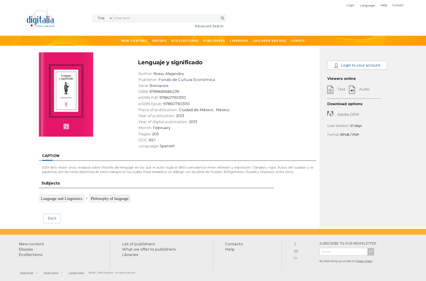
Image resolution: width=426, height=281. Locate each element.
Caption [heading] (50, 156)
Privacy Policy (364, 261)
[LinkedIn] (303, 258)
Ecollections (185, 40)
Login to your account (360, 65)
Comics (298, 40)
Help (230, 249)
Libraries (239, 40)
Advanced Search (209, 26)
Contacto (234, 244)
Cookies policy (76, 272)
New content (31, 244)
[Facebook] (303, 245)
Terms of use (27, 272)
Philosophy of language (110, 198)
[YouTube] (303, 252)
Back (52, 218)
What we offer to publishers (149, 249)
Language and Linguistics (61, 198)
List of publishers (138, 244)
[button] (350, 4)
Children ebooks (269, 40)
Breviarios (159, 85)
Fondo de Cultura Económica (187, 79)
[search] (222, 18)
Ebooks (159, 40)
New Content (134, 40)
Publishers (214, 40)
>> (371, 252)
